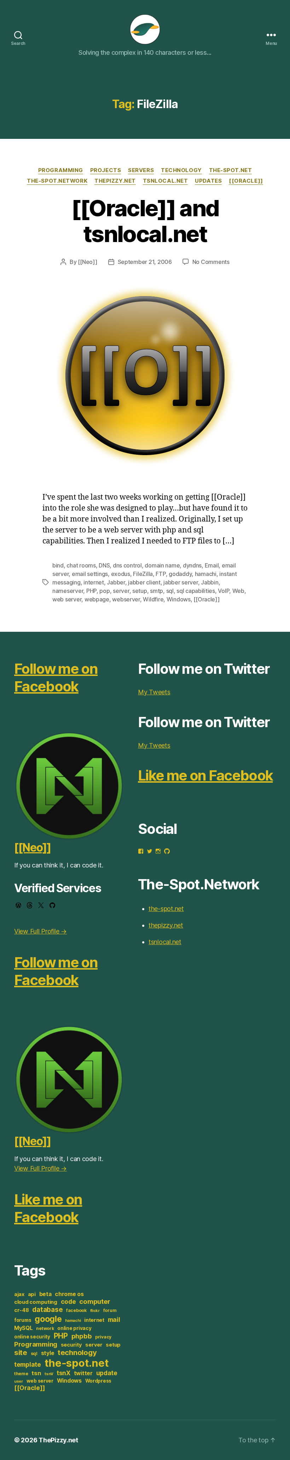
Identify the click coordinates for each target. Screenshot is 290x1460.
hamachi (205, 573)
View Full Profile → (40, 931)
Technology (181, 170)
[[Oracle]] (246, 181)
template (27, 1364)
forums (22, 1320)
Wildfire (153, 599)
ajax (19, 1294)
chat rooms (80, 565)
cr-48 (21, 1310)
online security (32, 1337)
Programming (60, 170)
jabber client (144, 582)
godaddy (180, 573)
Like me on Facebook (48, 1208)
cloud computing (35, 1302)
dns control (127, 565)
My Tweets (154, 692)
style (47, 1353)
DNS (104, 565)
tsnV (49, 1374)
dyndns (192, 565)
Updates (208, 181)
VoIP (223, 590)
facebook (76, 1310)
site (20, 1352)
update (106, 1373)
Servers (141, 170)
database (47, 1309)
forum (110, 1310)
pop (104, 590)
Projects (105, 170)
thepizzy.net (115, 181)
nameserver (67, 590)
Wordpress (98, 1381)
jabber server (180, 582)
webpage (97, 599)
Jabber (116, 582)
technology (77, 1352)
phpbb (81, 1336)
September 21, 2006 (145, 261)
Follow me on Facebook (56, 677)
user (18, 1381)
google (48, 1319)
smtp (156, 590)
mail (114, 1319)
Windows (179, 599)
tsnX (63, 1373)
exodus (120, 573)
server (121, 590)
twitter (83, 1373)
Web (238, 590)
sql (170, 590)
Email (212, 565)
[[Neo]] (87, 261)
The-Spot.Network (57, 181)
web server (66, 599)
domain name (162, 565)
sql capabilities (195, 590)
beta (45, 1294)
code (68, 1301)
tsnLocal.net (165, 181)
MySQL (23, 1328)
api (32, 1294)
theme (21, 1373)
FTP (161, 573)
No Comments (211, 261)
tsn (36, 1373)
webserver (126, 599)
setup (139, 590)
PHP (91, 590)
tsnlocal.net (165, 942)
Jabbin (209, 582)
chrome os (69, 1294)
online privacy (74, 1328)
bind (58, 565)
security (71, 1345)
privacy (103, 1337)
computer (94, 1301)
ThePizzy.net (58, 1440)
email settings (90, 573)
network (45, 1328)
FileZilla (143, 573)
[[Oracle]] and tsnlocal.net (145, 220)
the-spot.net (230, 170)
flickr (95, 1310)
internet (93, 582)
